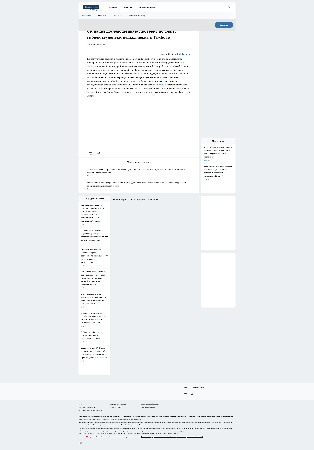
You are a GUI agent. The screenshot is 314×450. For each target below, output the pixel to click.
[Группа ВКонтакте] (186, 394)
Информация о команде (86, 407)
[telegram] (99, 153)
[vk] (91, 153)
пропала (161, 84)
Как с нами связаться (148, 407)
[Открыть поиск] (228, 7)
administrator (182, 54)
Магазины (117, 15)
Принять (224, 25)
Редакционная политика (118, 404)
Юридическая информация (150, 404)
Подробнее (143, 425)
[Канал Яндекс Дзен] (198, 394)
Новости (128, 7)
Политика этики (115, 407)
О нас (80, 404)
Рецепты (102, 15)
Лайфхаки (86, 15)
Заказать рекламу (137, 15)
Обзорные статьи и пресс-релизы (90, 410)
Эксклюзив (111, 7)
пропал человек (97, 44)
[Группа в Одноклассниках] (192, 394)
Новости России (147, 7)
